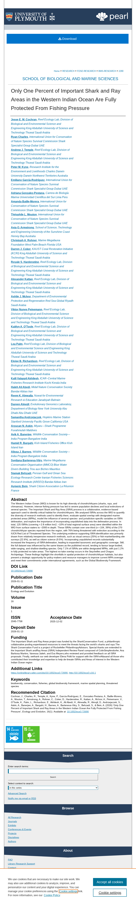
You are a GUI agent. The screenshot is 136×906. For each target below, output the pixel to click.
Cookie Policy (52, 895)
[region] (68, 887)
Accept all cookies (110, 882)
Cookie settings (68, 891)
